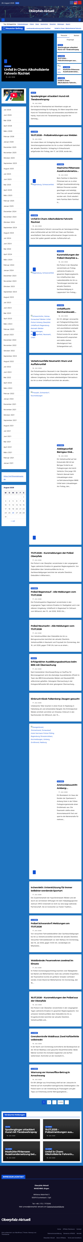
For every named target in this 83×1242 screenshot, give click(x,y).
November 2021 (10, 410)
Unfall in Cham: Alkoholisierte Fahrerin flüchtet (67, 83)
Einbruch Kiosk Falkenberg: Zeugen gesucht (55, 698)
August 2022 (9, 361)
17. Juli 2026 (37, 560)
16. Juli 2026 (37, 1005)
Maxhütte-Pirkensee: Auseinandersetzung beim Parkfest (71, 72)
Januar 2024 (9, 270)
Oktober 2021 (9, 415)
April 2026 (8, 126)
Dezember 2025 (10, 147)
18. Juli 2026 (10, 77)
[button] (76, 20)
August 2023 (9, 297)
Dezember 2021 (10, 404)
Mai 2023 (7, 313)
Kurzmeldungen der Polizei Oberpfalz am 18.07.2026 (24, 71)
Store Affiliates (61, 1238)
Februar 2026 (9, 136)
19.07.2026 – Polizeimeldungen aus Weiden (67, 60)
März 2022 (8, 388)
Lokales (33, 658)
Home (59, 1229)
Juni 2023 (8, 308)
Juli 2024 (7, 238)
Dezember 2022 (10, 340)
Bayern (68, 24)
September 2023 (10, 292)
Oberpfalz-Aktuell (41, 11)
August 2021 (8, 426)
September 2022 (10, 356)
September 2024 (10, 227)
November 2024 (10, 217)
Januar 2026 (9, 142)
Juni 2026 (8, 115)
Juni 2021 (7, 436)
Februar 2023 (9, 329)
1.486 (60, 1102)
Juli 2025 (7, 174)
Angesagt (70, 40)
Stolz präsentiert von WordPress (12, 1232)
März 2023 (8, 324)
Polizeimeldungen (23, 24)
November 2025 (10, 153)
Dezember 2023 (10, 276)
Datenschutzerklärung (55, 1207)
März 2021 (8, 452)
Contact (79, 1229)
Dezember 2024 (10, 211)
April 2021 (8, 447)
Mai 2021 (7, 442)
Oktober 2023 (9, 286)
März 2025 (8, 195)
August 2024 (9, 233)
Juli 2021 (7, 431)
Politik (60, 45)
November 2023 (10, 281)
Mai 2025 (7, 185)
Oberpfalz (53, 24)
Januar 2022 (9, 399)
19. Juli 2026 (37, 103)
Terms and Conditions (74, 1238)
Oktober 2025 (9, 158)
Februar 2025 (9, 201)
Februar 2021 (9, 458)
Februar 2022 (9, 393)
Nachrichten (44, 24)
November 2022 (10, 345)
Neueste (64, 35)
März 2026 (8, 131)
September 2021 (10, 420)
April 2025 (8, 190)
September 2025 (10, 163)
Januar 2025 (9, 206)
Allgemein (8, 66)
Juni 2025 (8, 179)
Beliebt (76, 35)
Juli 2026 (7, 110)
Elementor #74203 (69, 1233)
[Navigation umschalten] (40, 19)
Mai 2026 (7, 120)
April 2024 (8, 254)
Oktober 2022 (9, 351)
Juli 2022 (7, 367)
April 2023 (8, 319)
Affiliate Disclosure (69, 1229)
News (37, 24)
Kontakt (79, 1233)
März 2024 (8, 260)
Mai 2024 (7, 249)
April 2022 (8, 383)
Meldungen (60, 24)
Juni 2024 (8, 244)
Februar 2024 (9, 265)
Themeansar (5, 1234)
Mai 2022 (7, 377)
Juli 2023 (7, 302)
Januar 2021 (8, 463)
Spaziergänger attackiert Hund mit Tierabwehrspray (68, 48)
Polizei (32, 24)
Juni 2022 (8, 372)
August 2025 (9, 169)
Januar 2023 (9, 335)
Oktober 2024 (9, 222)
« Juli (13, 521)
